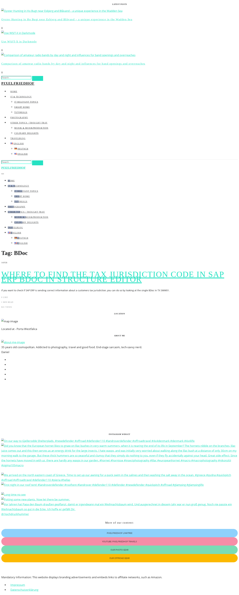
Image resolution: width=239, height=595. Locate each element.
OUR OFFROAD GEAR (119, 558)
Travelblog (18, 138)
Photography (19, 117)
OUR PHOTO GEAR (119, 549)
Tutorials (20, 112)
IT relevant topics (26, 102)
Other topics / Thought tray (29, 123)
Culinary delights (26, 133)
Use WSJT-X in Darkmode (19, 41)
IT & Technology (21, 97)
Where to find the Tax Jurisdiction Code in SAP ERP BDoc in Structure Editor (112, 277)
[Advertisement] (98, 407)
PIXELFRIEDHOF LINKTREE (119, 533)
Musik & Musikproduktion (31, 128)
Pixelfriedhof (17, 83)
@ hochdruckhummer (15, 514)
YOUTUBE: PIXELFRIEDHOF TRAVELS (119, 541)
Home (13, 91)
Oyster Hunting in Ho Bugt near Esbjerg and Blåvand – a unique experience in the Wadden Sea (66, 19)
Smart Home (22, 107)
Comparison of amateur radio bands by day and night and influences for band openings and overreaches (73, 63)
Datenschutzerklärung (24, 590)
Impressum (17, 585)
